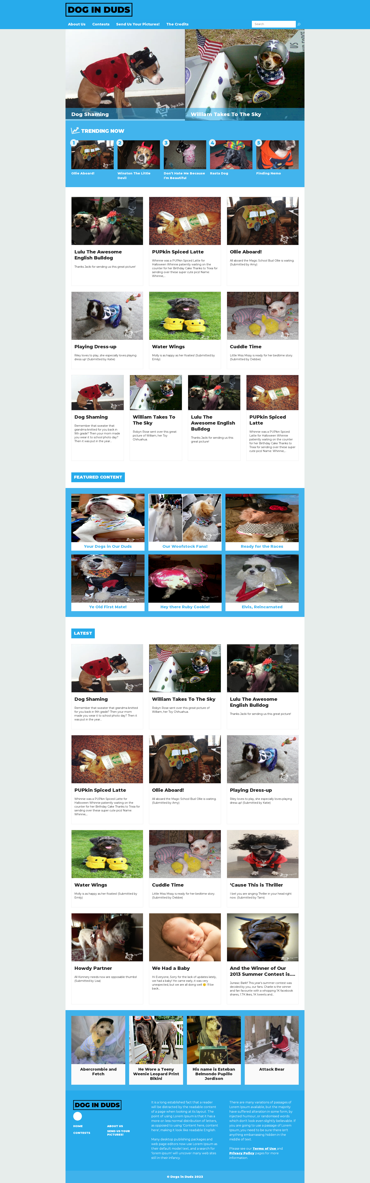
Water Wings (168, 346)
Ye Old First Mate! (108, 607)
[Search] (299, 24)
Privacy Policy (241, 1153)
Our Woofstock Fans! (185, 546)
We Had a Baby (171, 968)
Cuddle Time (246, 346)
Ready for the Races (262, 546)
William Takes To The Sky (226, 114)
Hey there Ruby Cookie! (185, 607)
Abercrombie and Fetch (98, 1071)
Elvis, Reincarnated (262, 607)
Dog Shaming (90, 114)
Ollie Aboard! (82, 173)
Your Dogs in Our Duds (108, 546)
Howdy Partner (93, 968)
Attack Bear (271, 1069)
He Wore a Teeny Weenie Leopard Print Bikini (156, 1074)
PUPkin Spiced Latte (178, 252)
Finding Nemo (268, 173)
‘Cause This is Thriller (256, 885)
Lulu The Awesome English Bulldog (213, 423)
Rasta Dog (219, 173)
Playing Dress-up (95, 346)
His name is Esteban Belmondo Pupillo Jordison (214, 1074)
